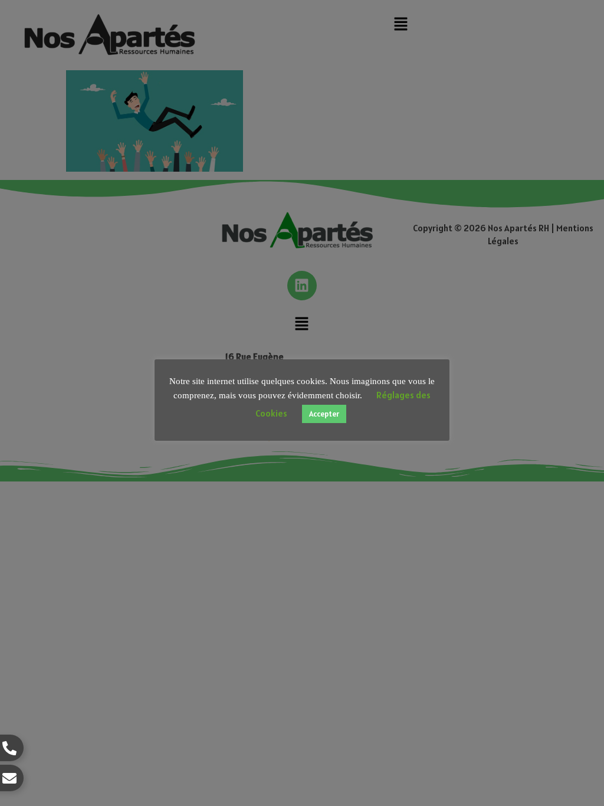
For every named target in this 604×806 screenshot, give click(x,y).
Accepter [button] (324, 414)
